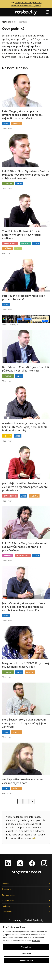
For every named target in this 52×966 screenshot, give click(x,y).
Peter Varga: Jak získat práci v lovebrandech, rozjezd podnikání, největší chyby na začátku (22, 115)
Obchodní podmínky (33, 920)
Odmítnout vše (26, 960)
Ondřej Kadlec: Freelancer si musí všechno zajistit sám (22, 781)
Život (18, 248)
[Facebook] (32, 863)
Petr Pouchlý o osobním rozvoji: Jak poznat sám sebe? (23, 297)
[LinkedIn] (8, 863)
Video (6, 124)
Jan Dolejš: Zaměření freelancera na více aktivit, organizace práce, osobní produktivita (25, 487)
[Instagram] (44, 863)
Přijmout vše (26, 947)
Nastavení (26, 954)
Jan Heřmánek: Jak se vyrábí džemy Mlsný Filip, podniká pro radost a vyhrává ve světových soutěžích (23, 607)
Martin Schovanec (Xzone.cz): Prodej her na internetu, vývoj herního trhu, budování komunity (24, 427)
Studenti (25, 243)
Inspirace (8, 556)
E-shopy (7, 436)
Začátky (16, 124)
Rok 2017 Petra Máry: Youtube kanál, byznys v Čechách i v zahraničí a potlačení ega (24, 547)
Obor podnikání (20, 22)
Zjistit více (36, 940)
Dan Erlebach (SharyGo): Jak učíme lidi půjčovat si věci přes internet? (25, 368)
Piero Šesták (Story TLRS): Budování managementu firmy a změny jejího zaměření (24, 723)
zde (34, 838)
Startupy (8, 183)
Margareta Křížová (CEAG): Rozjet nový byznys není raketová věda (25, 664)
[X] (20, 863)
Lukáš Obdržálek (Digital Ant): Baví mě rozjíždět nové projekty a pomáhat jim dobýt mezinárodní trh (26, 174)
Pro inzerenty (15, 920)
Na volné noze (10, 243)
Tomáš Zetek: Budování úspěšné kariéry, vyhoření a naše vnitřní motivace (22, 234)
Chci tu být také (14, 325)
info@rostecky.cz (26, 872)
